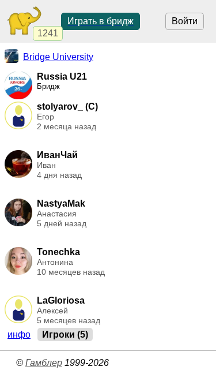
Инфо (19, 334)
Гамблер (43, 363)
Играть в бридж (100, 21)
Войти (185, 21)
